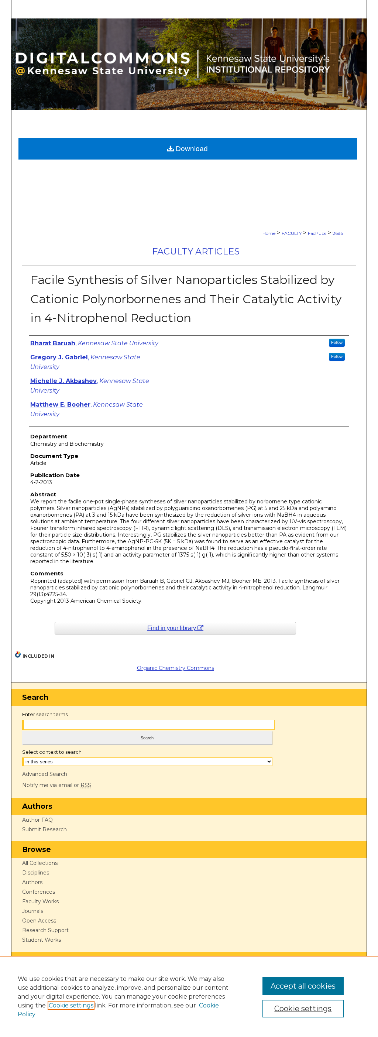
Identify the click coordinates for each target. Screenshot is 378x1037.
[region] (189, 996)
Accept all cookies (303, 986)
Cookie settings (71, 1005)
